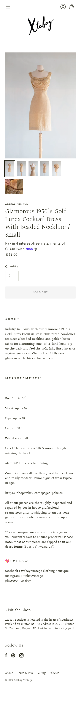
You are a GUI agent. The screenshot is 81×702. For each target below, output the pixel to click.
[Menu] (8, 6)
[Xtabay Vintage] (41, 25)
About (9, 673)
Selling (41, 673)
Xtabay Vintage (16, 204)
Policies (54, 673)
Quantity (11, 266)
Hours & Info (25, 673)
